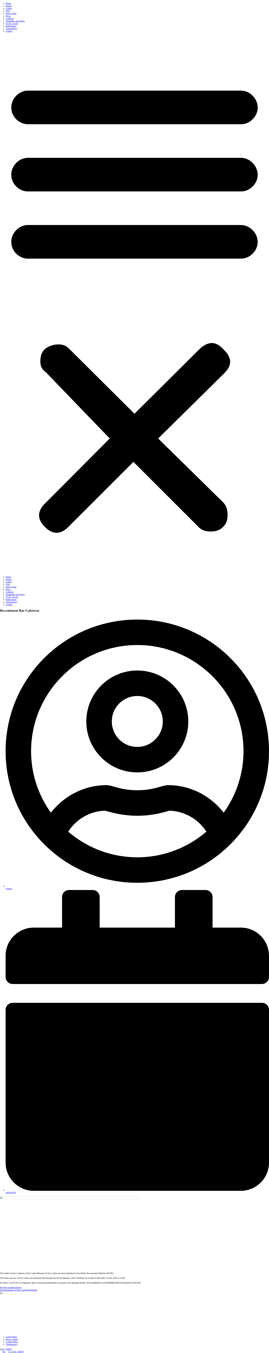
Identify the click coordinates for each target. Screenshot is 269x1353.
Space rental (11, 13)
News (8, 16)
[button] (134, 304)
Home (8, 3)
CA (10, 1351)
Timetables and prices (15, 21)
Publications (11, 26)
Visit (8, 11)
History (9, 6)
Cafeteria (10, 18)
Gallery (9, 8)
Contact (9, 31)
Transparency (12, 28)
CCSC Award (12, 23)
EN (10, 1349)
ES (4, 1351)
